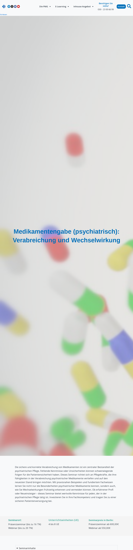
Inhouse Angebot (82, 6)
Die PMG (43, 6)
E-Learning (60, 6)
